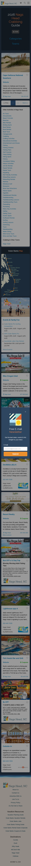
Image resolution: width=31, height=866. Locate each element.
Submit (15, 454)
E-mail (6, 445)
